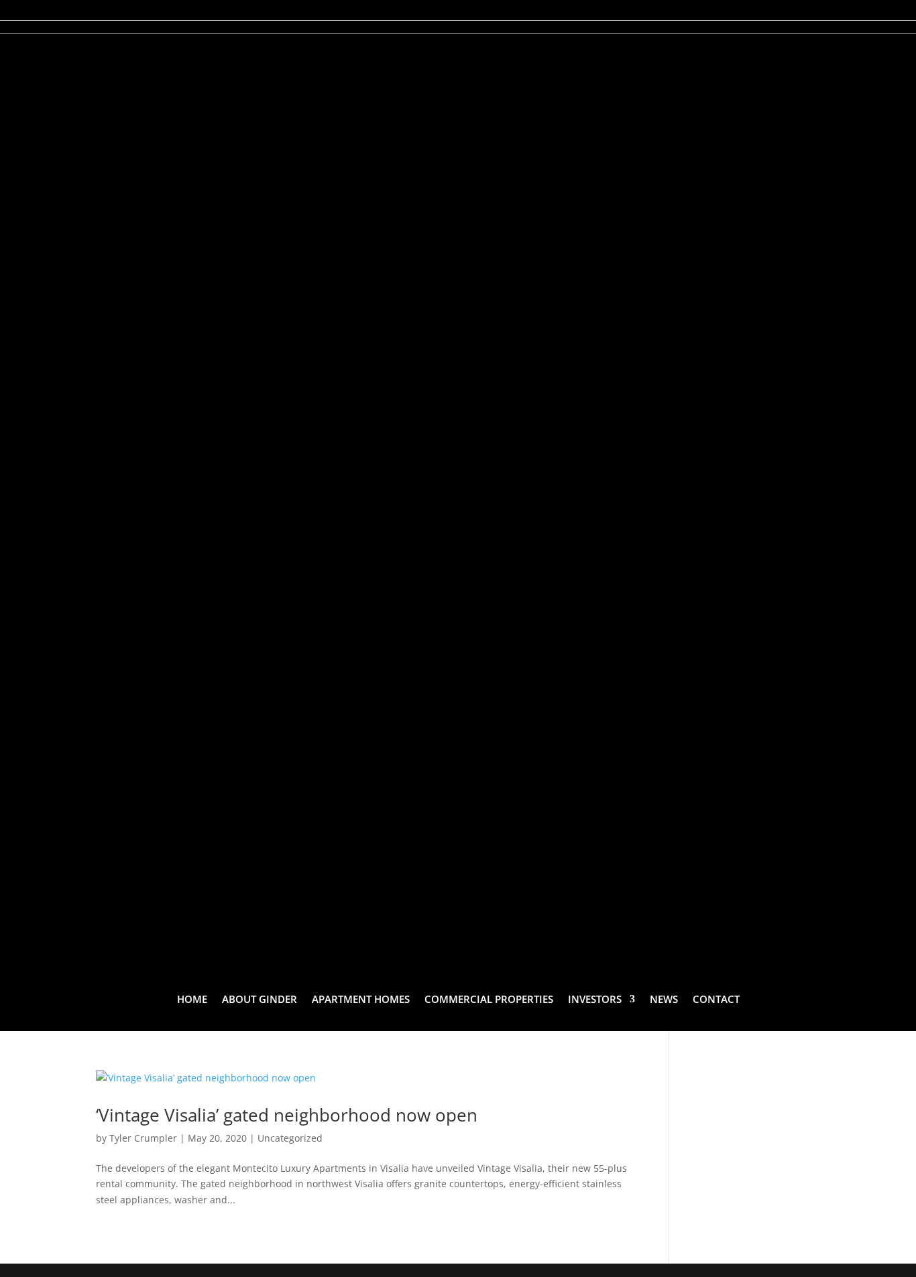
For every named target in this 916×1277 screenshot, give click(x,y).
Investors (595, 999)
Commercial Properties (488, 999)
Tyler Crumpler (143, 1138)
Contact (716, 999)
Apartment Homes (361, 999)
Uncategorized (290, 1138)
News (664, 999)
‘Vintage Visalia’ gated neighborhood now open (286, 1115)
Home (192, 999)
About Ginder (259, 999)
